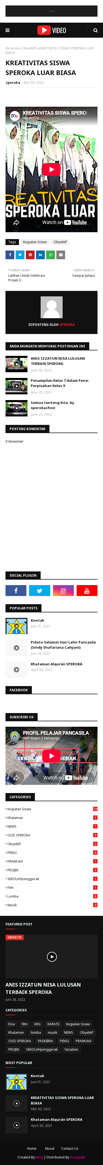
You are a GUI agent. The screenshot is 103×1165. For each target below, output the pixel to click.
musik (51, 905)
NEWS (51, 826)
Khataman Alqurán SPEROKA (56, 664)
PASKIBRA (45, 1041)
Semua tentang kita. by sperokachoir (52, 405)
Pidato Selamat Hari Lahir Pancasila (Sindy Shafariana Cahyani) (63, 645)
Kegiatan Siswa (35, 242)
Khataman (51, 817)
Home (32, 1148)
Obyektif (28, 48)
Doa (11, 1024)
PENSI (51, 852)
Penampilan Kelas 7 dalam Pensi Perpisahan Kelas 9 (59, 383)
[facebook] (15, 590)
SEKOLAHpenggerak (51, 879)
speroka (13, 82)
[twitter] (39, 590)
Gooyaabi (77, 1157)
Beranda (12, 48)
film (51, 887)
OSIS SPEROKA (51, 835)
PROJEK (51, 870)
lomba (51, 896)
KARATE (53, 1024)
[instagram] (63, 590)
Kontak (37, 620)
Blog (39, 1157)
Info (37, 1024)
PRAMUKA (51, 861)
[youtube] (87, 590)
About (49, 1148)
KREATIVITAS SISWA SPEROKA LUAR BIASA (62, 1100)
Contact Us (70, 1148)
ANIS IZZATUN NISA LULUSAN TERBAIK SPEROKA (58, 361)
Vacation (71, 1049)
